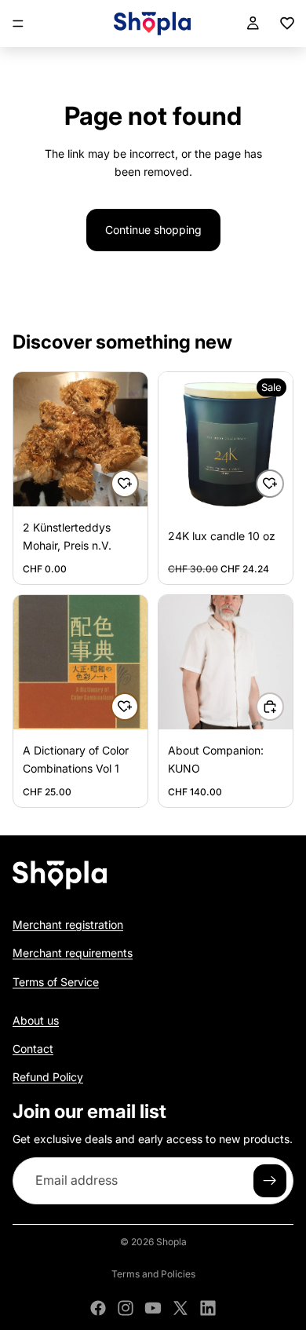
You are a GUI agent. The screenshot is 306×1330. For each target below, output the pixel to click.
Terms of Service (56, 981)
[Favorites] (287, 23)
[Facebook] (98, 1308)
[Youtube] (153, 1308)
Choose (283, 706)
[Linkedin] (208, 1308)
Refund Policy (48, 1076)
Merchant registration (68, 923)
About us (36, 1019)
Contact (33, 1047)
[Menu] (18, 23)
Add (138, 483)
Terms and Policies (153, 1274)
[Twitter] (180, 1308)
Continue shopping (153, 229)
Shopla (171, 1242)
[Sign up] (269, 1180)
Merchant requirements (73, 952)
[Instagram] (125, 1308)
